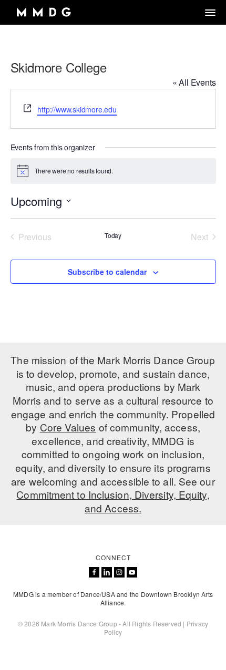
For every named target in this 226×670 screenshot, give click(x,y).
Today (113, 235)
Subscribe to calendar (107, 271)
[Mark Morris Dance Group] (43, 12)
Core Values (68, 427)
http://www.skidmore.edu (76, 109)
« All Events (194, 82)
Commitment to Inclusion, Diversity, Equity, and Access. (112, 501)
